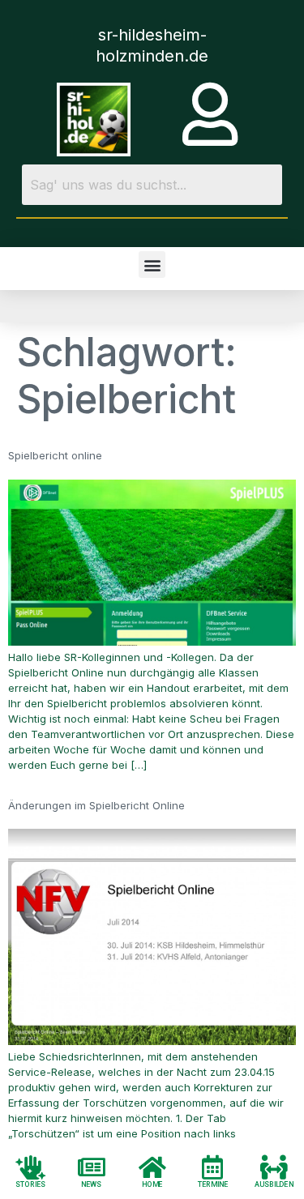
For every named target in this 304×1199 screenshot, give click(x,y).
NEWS (91, 1184)
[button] (152, 264)
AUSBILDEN (274, 1184)
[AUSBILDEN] (274, 1166)
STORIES (30, 1184)
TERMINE (213, 1184)
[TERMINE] (213, 1166)
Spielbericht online (55, 455)
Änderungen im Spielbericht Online (96, 805)
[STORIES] (31, 1166)
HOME (152, 1184)
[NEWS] (91, 1166)
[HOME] (152, 1166)
